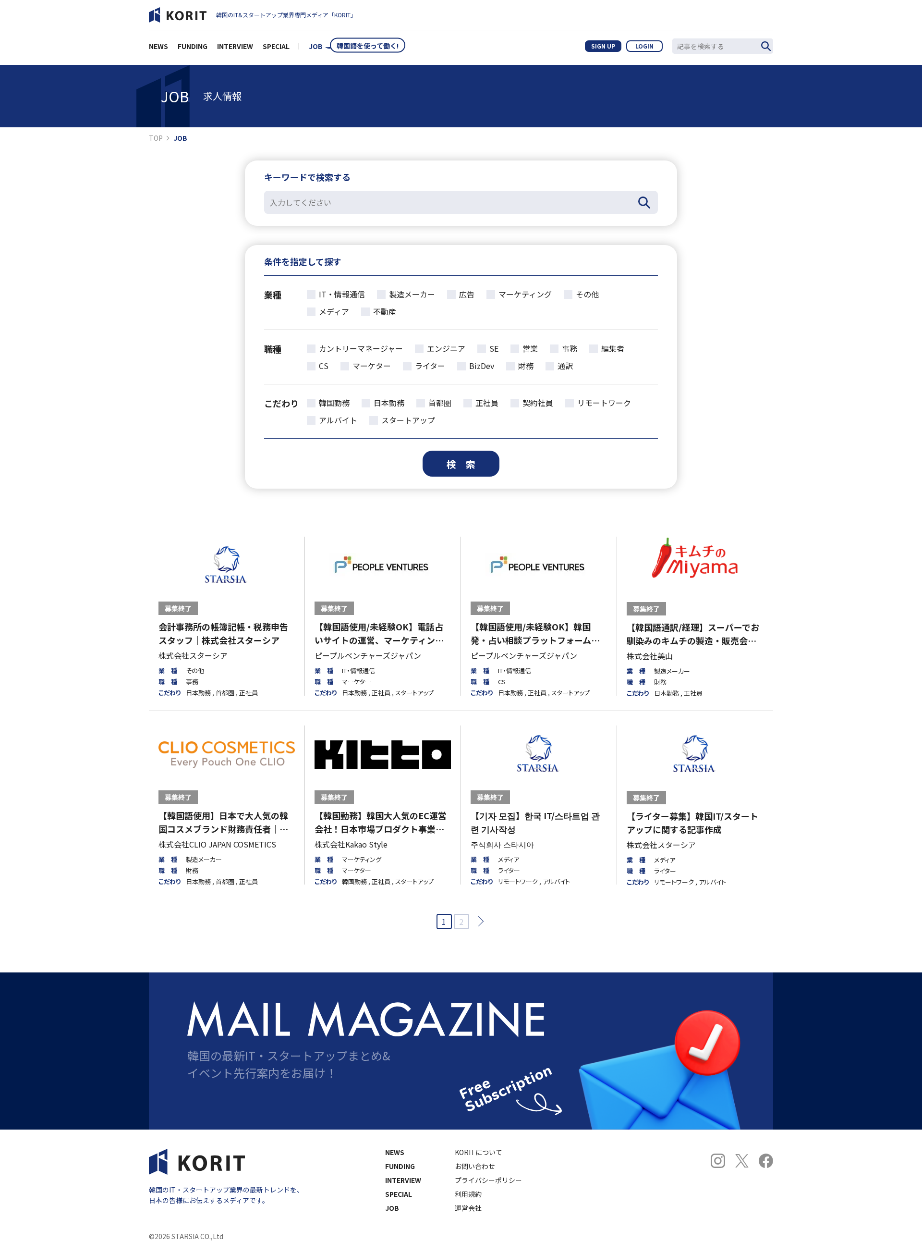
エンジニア (446, 348)
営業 (530, 348)
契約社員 (537, 402)
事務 (569, 348)
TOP (156, 138)
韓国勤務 (334, 402)
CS (323, 365)
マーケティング (525, 294)
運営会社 (468, 1208)
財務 (526, 365)
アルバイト (338, 420)
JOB (316, 46)
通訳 (565, 365)
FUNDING (192, 46)
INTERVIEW (235, 46)
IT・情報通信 (342, 294)
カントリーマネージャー (361, 348)
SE (493, 348)
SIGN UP (603, 46)
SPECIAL (276, 46)
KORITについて (478, 1152)
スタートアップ (408, 420)
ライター (430, 365)
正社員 (486, 402)
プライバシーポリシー (488, 1180)
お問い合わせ (475, 1166)
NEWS (158, 46)
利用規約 (468, 1194)
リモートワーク (604, 402)
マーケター (371, 365)
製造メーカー (412, 294)
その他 (587, 294)
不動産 (384, 311)
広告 (466, 294)
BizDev (481, 365)
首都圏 (439, 402)
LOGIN (644, 46)
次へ (478, 921)
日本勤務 (389, 402)
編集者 (612, 348)
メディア (334, 311)
